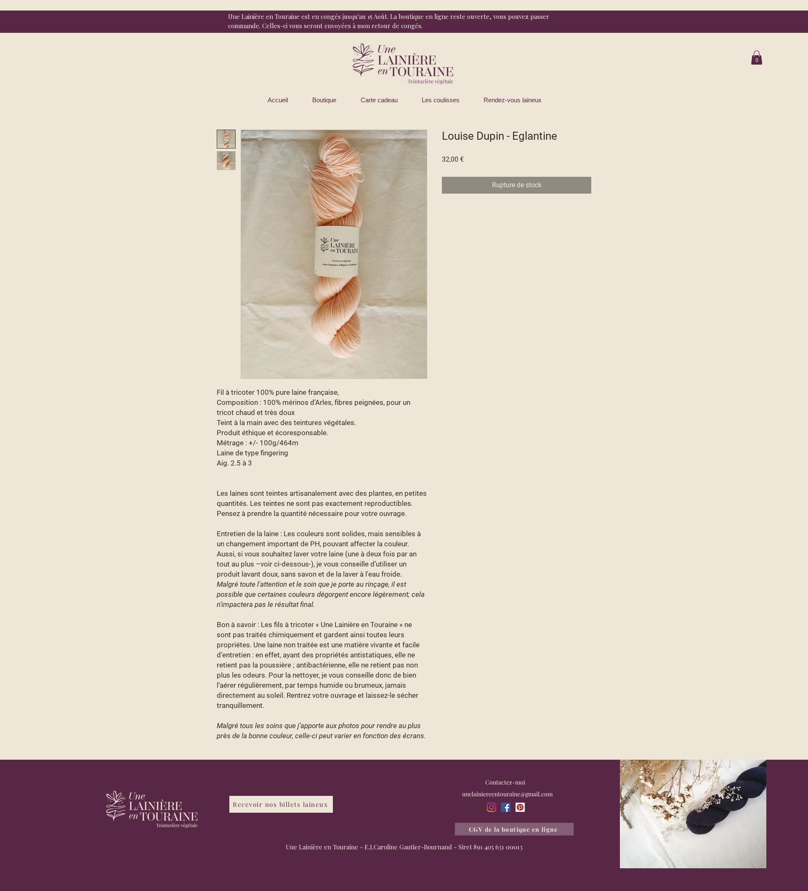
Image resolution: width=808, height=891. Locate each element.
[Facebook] (505, 807)
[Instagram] (491, 807)
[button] (757, 57)
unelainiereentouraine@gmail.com (507, 794)
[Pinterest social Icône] (520, 807)
